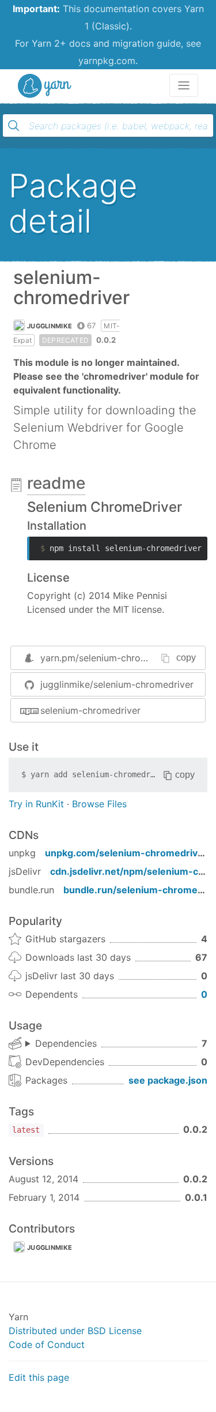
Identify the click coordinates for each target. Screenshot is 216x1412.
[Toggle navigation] (183, 85)
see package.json (167, 1080)
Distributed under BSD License (75, 1330)
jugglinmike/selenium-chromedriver (117, 684)
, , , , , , (61, 1044)
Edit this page (39, 1377)
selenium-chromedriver (90, 710)
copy (186, 657)
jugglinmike (49, 326)
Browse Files (99, 804)
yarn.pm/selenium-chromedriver (109, 658)
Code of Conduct (47, 1344)
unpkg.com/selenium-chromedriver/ (128, 853)
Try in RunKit (36, 804)
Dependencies (66, 1043)
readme (56, 483)
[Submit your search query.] (14, 126)
